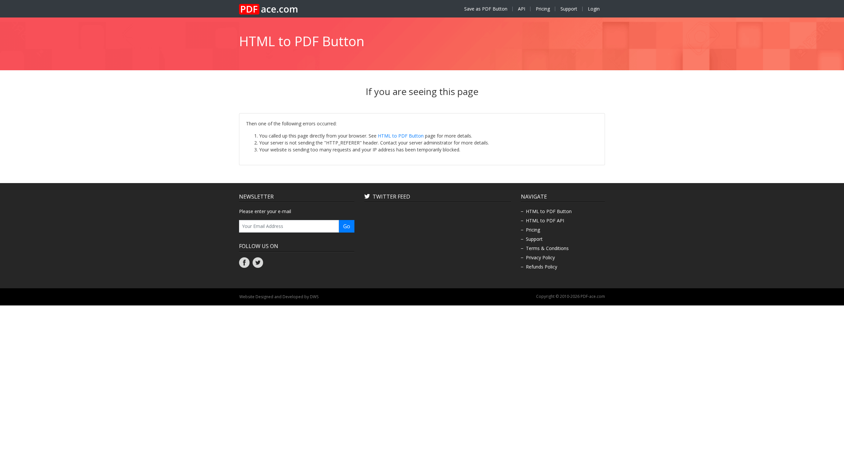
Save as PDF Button (485, 9)
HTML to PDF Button (401, 136)
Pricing (543, 9)
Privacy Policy (540, 257)
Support (568, 9)
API (521, 9)
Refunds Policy (541, 267)
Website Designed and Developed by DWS (278, 297)
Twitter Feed (391, 196)
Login (594, 9)
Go (346, 226)
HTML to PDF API (545, 220)
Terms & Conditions (547, 248)
